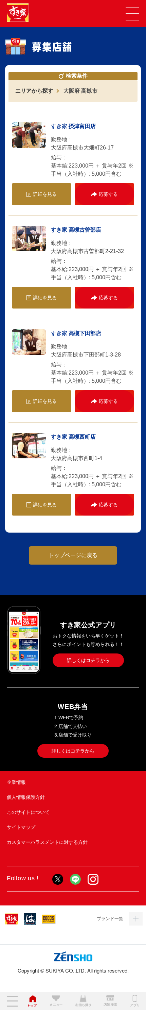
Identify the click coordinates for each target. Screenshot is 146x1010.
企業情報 (16, 782)
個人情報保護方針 (26, 797)
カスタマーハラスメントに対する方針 (47, 842)
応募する (108, 194)
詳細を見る (45, 194)
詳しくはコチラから (88, 660)
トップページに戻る (73, 555)
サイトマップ (21, 827)
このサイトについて (28, 812)
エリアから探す (34, 91)
